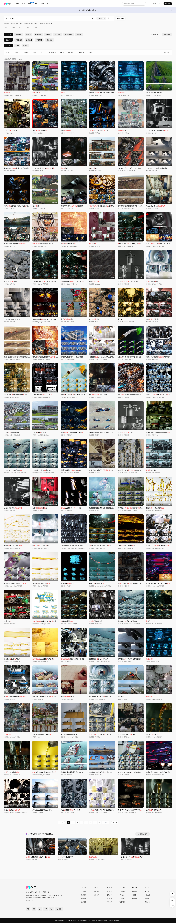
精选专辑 (83, 898)
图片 (23, 4)
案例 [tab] (35, 28)
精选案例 (122, 902)
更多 (48, 4)
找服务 (134, 895)
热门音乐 (109, 891)
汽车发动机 (19, 23)
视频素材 (19, 34)
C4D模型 (38, 34)
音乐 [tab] (20, 28)
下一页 (115, 823)
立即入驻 (109, 902)
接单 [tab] (27, 28)
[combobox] (134, 4)
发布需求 (134, 891)
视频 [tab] (5, 28)
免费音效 (109, 895)
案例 (42, 4)
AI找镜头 (121, 895)
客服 (172, 900)
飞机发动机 (26, 23)
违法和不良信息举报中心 (115, 920)
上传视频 (83, 891)
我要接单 (134, 898)
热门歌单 (109, 898)
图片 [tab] (13, 28)
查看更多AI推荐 (142, 834)
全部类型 (8, 34)
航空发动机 (34, 23)
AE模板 (28, 34)
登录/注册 (167, 4)
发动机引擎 (49, 23)
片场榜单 (122, 898)
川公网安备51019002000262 (99, 920)
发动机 (13, 23)
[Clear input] (92, 18)
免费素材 (83, 902)
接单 (35, 4)
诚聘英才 (147, 895)
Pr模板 (48, 34)
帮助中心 (147, 898)
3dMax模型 (68, 34)
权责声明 (147, 902)
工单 (172, 905)
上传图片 (96, 891)
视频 (17, 4)
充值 (154, 4)
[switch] (101, 18)
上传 (160, 4)
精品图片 (96, 895)
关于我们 (147, 891)
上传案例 (122, 891)
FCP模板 (57, 34)
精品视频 (83, 895)
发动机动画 (41, 23)
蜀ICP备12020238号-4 (84, 920)
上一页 (61, 823)
